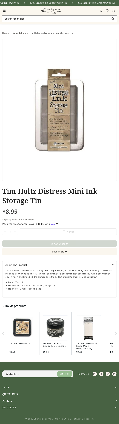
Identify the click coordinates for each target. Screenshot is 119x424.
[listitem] (22, 333)
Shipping (6, 219)
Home (5, 32)
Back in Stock (59, 251)
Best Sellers (19, 32)
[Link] (51, 10)
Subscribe (64, 374)
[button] (3, 333)
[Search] (113, 19)
